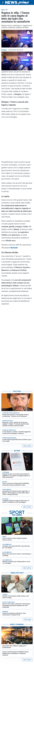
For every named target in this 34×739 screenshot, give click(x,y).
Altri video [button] (27, 619)
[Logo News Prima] (17, 2)
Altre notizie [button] (27, 446)
